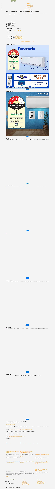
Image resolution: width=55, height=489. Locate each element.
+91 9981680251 (28, 7)
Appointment (28, 5)
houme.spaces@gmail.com (28, 11)
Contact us (28, 3)
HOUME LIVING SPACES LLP (28, 9)
